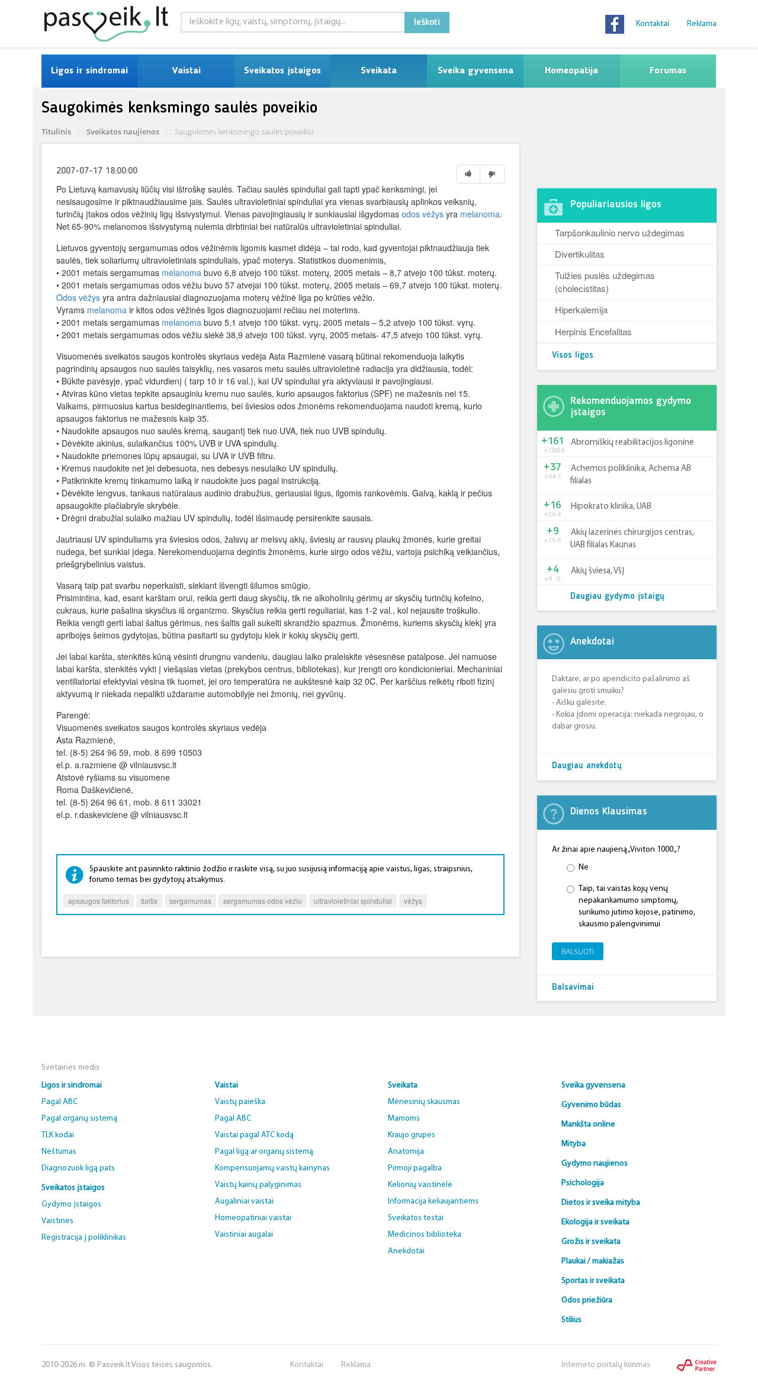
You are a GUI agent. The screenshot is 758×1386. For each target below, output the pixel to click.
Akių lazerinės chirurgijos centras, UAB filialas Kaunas (632, 539)
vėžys (413, 901)
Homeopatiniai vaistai (253, 1218)
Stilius (571, 1320)
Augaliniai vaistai (244, 1201)
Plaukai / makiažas (592, 1261)
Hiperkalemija (581, 309)
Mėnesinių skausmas (424, 1102)
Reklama (702, 24)
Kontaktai (652, 24)
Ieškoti (427, 22)
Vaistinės (57, 1221)
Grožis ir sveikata (591, 1241)
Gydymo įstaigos (71, 1204)
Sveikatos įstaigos (282, 71)
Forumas (668, 71)
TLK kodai (57, 1135)
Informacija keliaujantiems (433, 1201)
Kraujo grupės (411, 1135)
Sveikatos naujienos (122, 131)
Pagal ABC (59, 1102)
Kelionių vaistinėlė (420, 1184)
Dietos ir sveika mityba (600, 1202)
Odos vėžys (78, 297)
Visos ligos (572, 355)
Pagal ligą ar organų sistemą (264, 1151)
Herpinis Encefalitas (593, 331)
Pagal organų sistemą (79, 1118)
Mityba (573, 1144)
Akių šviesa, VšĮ (597, 571)
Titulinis (56, 131)
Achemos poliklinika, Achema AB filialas (630, 475)
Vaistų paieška (240, 1102)
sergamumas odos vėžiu (262, 901)
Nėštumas (58, 1151)
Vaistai (186, 71)
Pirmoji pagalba (415, 1168)
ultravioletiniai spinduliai (353, 901)
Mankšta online (588, 1124)
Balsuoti (577, 952)
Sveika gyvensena (475, 71)
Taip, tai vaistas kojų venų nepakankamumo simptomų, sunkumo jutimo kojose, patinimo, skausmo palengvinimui (637, 906)
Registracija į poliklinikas (83, 1237)
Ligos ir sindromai (89, 71)
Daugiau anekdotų (587, 766)
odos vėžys (423, 214)
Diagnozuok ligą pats (78, 1168)
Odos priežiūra (586, 1300)
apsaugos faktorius (98, 901)
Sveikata (379, 71)
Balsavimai (573, 987)
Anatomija (406, 1151)
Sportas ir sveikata (593, 1280)
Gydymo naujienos (594, 1163)
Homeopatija (571, 71)
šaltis (149, 901)
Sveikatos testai (416, 1218)
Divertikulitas (580, 254)
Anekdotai (406, 1251)
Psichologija (582, 1183)
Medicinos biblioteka (424, 1234)
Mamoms (404, 1118)
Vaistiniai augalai (244, 1234)
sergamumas (190, 901)
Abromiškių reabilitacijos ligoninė (632, 442)
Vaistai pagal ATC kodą (254, 1135)
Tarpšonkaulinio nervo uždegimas (620, 232)
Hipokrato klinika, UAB (611, 506)
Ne (584, 867)
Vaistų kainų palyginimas (258, 1184)
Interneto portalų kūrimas (605, 1365)
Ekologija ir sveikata (595, 1222)
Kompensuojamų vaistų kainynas (272, 1168)
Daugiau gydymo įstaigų (617, 596)
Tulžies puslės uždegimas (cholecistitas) (605, 281)
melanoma (480, 214)
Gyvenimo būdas (591, 1105)
